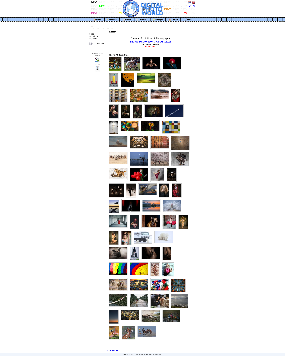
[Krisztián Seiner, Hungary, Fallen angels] (117, 183)
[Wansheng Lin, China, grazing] (151, 310)
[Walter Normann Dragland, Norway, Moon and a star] (114, 310)
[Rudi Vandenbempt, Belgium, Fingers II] (168, 247)
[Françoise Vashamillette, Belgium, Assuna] (176, 89)
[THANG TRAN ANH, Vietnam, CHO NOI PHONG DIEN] (140, 278)
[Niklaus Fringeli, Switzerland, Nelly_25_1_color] (127, 231)
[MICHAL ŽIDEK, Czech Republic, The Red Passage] (119, 215)
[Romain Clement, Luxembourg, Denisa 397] (119, 247)
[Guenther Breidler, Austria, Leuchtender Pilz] (151, 120)
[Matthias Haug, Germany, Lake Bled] (152, 199)
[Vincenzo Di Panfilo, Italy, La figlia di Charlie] (160, 294)
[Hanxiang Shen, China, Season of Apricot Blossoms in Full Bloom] (160, 152)
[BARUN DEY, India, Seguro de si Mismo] (173, 57)
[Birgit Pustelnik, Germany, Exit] (114, 73)
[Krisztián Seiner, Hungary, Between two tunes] (172, 168)
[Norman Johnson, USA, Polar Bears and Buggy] (144, 231)
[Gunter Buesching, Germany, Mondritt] (119, 136)
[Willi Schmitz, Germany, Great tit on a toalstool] (115, 326)
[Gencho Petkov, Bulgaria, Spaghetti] (114, 120)
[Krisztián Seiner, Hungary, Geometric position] (132, 183)
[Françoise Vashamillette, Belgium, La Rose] (138, 104)
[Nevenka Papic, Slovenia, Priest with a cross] (151, 215)
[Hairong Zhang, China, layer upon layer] (140, 136)
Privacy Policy (112, 350)
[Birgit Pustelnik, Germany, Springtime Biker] (147, 73)
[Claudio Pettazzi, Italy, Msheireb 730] (119, 89)
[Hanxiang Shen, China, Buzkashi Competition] (119, 152)
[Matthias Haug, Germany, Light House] (173, 199)
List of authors (98, 43)
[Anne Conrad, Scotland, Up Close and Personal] (133, 57)
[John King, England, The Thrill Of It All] (140, 168)
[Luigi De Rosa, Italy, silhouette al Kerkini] (115, 199)
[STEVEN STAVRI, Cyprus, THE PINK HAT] (169, 262)
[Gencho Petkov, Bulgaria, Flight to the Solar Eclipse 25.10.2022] (175, 104)
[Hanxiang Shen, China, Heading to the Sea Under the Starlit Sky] (140, 152)
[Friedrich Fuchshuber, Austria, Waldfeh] (154, 104)
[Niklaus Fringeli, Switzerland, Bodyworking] (170, 215)
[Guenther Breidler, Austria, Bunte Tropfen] (130, 120)
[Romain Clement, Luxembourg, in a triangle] (135, 247)
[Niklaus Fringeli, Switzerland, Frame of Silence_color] (184, 215)
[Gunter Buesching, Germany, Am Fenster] (172, 120)
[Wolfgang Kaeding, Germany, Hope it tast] (129, 326)
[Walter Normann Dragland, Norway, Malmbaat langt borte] (180, 294)
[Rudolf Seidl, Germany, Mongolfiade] (140, 262)
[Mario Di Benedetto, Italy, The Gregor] (131, 199)
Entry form (93, 36)
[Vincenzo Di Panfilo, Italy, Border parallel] (140, 294)
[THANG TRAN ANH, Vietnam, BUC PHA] (119, 278)
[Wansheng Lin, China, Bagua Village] (131, 310)
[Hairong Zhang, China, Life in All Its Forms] (160, 136)
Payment (93, 38)
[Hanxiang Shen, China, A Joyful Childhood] (181, 136)
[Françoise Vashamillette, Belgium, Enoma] (114, 104)
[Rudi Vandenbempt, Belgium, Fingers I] (151, 247)
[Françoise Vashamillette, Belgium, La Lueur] (126, 104)
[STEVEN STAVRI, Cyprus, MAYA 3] (155, 262)
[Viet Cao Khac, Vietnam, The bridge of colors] (119, 294)
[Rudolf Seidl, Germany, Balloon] (119, 262)
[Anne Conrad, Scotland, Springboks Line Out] (116, 57)
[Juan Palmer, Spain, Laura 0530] (158, 168)
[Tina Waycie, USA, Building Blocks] (179, 278)
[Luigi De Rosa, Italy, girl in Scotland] (165, 183)
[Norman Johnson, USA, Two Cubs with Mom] (164, 231)
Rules (91, 34)
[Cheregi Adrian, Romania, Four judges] (166, 73)
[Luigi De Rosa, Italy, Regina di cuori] (178, 183)
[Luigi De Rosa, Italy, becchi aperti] (148, 183)
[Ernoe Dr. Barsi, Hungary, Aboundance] (140, 89)
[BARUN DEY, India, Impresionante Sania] (152, 57)
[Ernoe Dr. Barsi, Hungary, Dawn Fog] (160, 89)
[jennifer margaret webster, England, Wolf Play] (119, 168)
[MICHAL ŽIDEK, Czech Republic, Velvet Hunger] (135, 215)
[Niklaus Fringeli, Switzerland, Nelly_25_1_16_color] (114, 231)
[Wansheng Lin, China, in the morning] (172, 310)
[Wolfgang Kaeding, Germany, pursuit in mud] (147, 326)
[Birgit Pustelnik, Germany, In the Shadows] (128, 73)
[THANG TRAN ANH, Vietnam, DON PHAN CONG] (160, 278)
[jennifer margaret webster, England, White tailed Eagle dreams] (181, 152)
